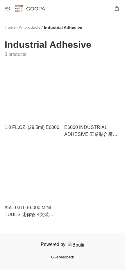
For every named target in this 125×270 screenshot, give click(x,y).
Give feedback (62, 257)
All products (29, 27)
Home (10, 27)
